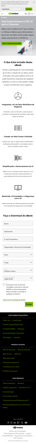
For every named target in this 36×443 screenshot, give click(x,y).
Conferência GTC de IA (11, 367)
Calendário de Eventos (11, 362)
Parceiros (21, 383)
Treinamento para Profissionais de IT (16, 400)
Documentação (8, 392)
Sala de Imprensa (9, 350)
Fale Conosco (18, 438)
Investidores (16, 320)
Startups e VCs (24, 387)
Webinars (17, 354)
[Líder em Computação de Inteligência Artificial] (13, 14)
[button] (26, 14)
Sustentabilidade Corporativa (13, 333)
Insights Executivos (10, 387)
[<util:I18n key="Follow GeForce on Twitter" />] (22, 422)
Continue (28, 9)
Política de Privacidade (17, 431)
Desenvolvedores (9, 383)
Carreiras (17, 337)
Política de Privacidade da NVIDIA (14, 300)
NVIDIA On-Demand (10, 371)
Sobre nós (6, 320)
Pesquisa (21, 329)
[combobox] (18, 254)
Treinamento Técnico (10, 396)
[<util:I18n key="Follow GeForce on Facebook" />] (8, 422)
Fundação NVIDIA (9, 329)
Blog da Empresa (24, 350)
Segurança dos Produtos (23, 436)
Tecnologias (7, 337)
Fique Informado (9, 358)
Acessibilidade (7, 436)
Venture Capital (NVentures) (13, 324)
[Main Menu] (2, 13)
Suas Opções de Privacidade (14, 433)
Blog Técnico (7, 354)
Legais (28, 433)
